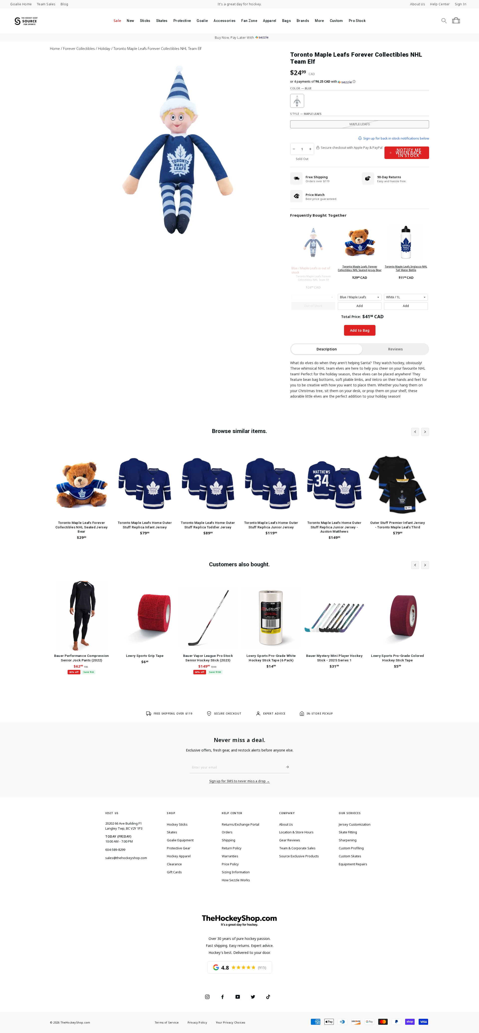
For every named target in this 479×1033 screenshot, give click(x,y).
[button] (359, 81)
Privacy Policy (197, 1022)
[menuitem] (117, 21)
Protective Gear (178, 848)
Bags (286, 21)
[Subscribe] (285, 766)
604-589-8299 (115, 849)
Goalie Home (21, 4)
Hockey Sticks (177, 824)
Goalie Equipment (180, 840)
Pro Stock (357, 21)
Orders (227, 832)
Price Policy (230, 864)
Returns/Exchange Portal (240, 824)
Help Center (440, 4)
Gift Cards (174, 872)
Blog (64, 4)
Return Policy (231, 848)
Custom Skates (350, 856)
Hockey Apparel (179, 856)
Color (301, 88)
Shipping (228, 840)
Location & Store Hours (296, 832)
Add (360, 306)
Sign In (461, 4)
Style (306, 114)
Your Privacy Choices (230, 1022)
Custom (336, 21)
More (319, 21)
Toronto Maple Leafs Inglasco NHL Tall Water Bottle (406, 268)
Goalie (202, 21)
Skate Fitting (348, 832)
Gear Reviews (289, 840)
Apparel (269, 21)
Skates (162, 21)
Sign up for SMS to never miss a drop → (239, 781)
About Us (417, 4)
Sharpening (348, 840)
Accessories (225, 21)
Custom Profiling (351, 848)
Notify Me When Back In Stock (409, 152)
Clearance (174, 864)
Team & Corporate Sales (297, 848)
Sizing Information (236, 872)
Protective (182, 21)
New (130, 21)
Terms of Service (167, 1022)
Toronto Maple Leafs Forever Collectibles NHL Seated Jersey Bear (359, 268)
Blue (297, 101)
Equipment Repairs (353, 864)
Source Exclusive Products (299, 856)
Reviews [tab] (395, 349)
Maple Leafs (360, 124)
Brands (303, 21)
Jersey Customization (354, 824)
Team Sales (46, 4)
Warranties (230, 856)
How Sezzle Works (236, 880)
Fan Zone (249, 21)
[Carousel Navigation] (420, 432)
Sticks (145, 21)
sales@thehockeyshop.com (126, 858)
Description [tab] (327, 349)
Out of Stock (313, 306)
